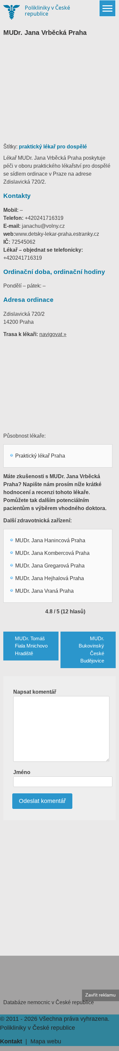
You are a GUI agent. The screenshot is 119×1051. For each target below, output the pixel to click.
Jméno (21, 772)
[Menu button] (107, 8)
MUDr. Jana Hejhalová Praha (49, 578)
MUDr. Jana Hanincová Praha (50, 540)
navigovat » (52, 334)
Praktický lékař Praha (40, 456)
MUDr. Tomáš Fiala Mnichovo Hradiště (31, 646)
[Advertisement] (59, 93)
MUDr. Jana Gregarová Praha (50, 566)
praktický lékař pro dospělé (53, 146)
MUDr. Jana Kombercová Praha (52, 553)
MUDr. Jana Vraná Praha (44, 591)
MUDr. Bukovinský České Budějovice (91, 650)
